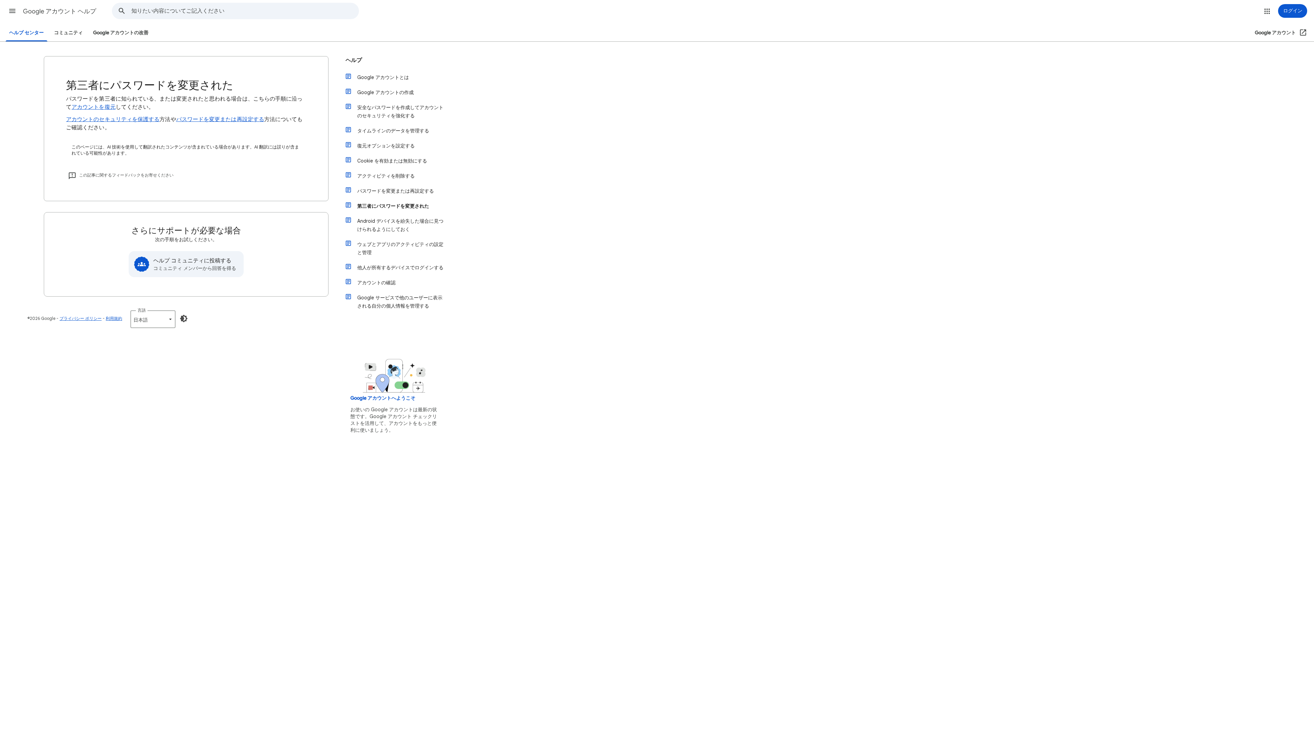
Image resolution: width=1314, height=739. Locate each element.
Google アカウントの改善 (121, 33)
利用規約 (114, 318)
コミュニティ (68, 33)
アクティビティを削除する (386, 176)
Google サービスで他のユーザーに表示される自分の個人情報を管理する (399, 302)
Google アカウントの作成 (385, 92)
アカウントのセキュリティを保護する (112, 119)
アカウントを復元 (94, 107)
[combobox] (245, 11)
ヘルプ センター (26, 33)
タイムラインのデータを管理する (393, 131)
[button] (12, 11)
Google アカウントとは (383, 77)
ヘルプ (354, 60)
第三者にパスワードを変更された (393, 206)
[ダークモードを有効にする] (184, 318)
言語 (142, 310)
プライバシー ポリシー (81, 318)
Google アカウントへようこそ (382, 398)
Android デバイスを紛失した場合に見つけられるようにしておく (400, 225)
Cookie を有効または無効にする (392, 161)
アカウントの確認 (376, 283)
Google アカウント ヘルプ (59, 11)
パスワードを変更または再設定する (220, 119)
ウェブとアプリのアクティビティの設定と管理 (400, 248)
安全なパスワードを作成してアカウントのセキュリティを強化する (400, 111)
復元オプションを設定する (386, 146)
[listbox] (153, 319)
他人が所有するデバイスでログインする (400, 267)
